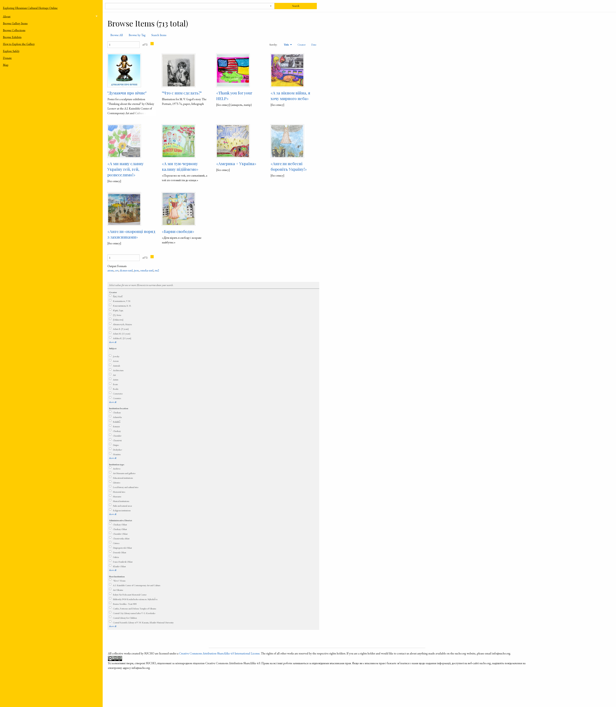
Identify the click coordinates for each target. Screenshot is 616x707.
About (6, 16)
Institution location (118, 408)
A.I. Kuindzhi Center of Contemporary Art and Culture (136, 585)
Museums (117, 496)
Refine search (213, 279)
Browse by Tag (137, 35)
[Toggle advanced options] (270, 6)
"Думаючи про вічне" (126, 92)
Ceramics (117, 398)
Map (5, 65)
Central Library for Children (125, 617)
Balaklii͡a (116, 421)
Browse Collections (14, 30)
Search (295, 6)
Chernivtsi (117, 440)
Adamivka (117, 417)
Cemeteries (118, 393)
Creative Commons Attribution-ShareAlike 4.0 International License (219, 653)
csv (116, 270)
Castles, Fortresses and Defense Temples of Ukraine (134, 608)
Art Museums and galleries (124, 473)
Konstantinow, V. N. (122, 301)
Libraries (116, 482)
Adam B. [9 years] (121, 329)
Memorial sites (119, 491)
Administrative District (120, 520)
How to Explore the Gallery (19, 44)
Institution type (116, 464)
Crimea (116, 543)
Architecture (118, 370)
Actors (116, 361)
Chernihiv (117, 435)
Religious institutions (122, 510)
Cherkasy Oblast (120, 524)
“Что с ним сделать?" (182, 92)
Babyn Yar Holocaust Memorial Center (129, 594)
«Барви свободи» (178, 231)
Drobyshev (117, 449)
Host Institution (117, 576)
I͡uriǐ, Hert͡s (117, 296)
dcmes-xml (126, 270)
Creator (302, 44)
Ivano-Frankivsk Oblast (123, 561)
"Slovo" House (119, 580)
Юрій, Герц (118, 310)
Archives (116, 468)
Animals (116, 365)
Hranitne (117, 454)
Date (313, 44)
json (136, 270)
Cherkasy (117, 412)
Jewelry (116, 356)
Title (287, 44)
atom (110, 270)
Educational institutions (123, 477)
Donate (7, 58)
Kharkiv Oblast (119, 566)
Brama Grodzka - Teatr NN (125, 603)
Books (115, 388)
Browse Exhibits (12, 37)
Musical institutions (121, 501)
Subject (112, 348)
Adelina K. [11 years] (122, 338)
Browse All (116, 35)
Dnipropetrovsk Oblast (122, 547)
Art (114, 375)
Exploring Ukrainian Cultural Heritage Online (30, 8)
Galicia (116, 557)
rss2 (157, 270)
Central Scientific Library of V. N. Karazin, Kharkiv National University (143, 622)
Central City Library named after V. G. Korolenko (134, 613)
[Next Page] (152, 43)
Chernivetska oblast (121, 538)
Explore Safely (11, 51)
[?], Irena (117, 315)
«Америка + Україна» (236, 163)
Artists (115, 379)
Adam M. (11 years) (121, 333)
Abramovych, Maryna (122, 324)
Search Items (158, 35)
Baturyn (116, 426)
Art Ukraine (118, 590)
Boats (115, 384)
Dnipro (116, 445)
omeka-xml (146, 270)
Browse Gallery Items (15, 23)
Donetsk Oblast (119, 552)
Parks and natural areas (122, 505)
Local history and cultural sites (125, 487)
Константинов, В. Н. (122, 305)
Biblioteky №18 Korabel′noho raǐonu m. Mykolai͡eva (135, 599)
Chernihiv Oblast (120, 533)
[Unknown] (118, 319)
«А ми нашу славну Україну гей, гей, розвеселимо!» (125, 169)
